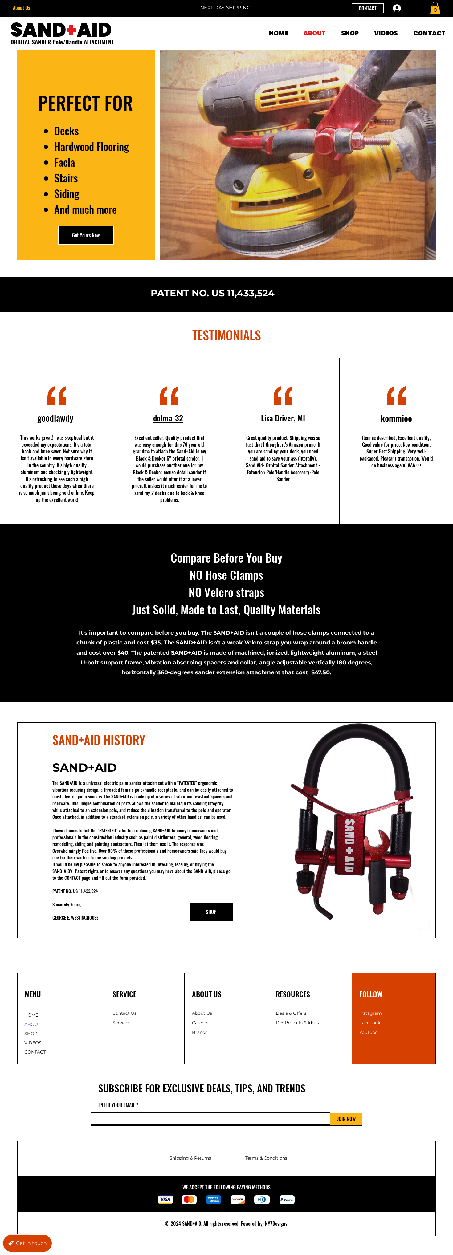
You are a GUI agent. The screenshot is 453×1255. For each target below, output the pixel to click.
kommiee (396, 417)
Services (121, 1023)
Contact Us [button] (124, 1013)
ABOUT (32, 1024)
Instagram (370, 1013)
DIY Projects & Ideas (297, 1023)
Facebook (369, 1023)
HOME (31, 1015)
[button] (435, 8)
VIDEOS (33, 1043)
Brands (199, 1032)
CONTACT (35, 1052)
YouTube (368, 1032)
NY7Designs (276, 1223)
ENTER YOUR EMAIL (116, 1105)
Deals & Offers (292, 1013)
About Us (21, 7)
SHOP (30, 1033)
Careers (200, 1023)
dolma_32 (168, 418)
